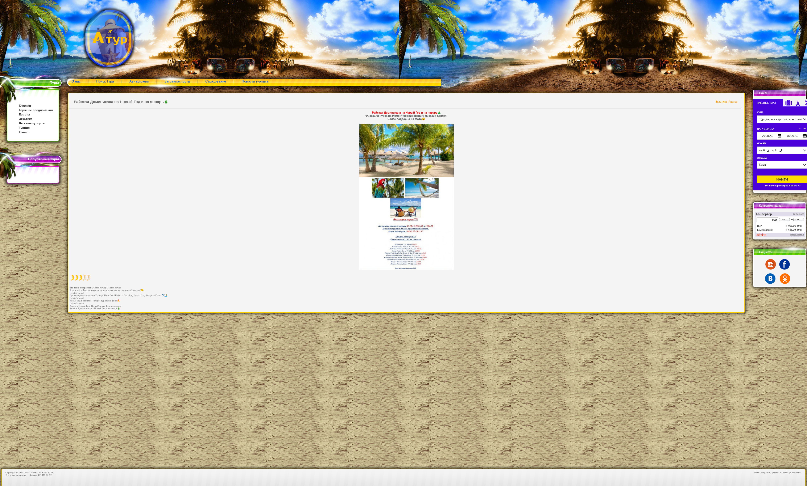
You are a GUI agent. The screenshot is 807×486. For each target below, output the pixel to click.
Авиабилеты (139, 81)
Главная (25, 105)
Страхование (215, 81)
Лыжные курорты (32, 123)
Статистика (796, 472)
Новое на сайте (781, 472)
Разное (732, 101)
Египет (24, 132)
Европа (24, 114)
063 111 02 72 (45, 475)
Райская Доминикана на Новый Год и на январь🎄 (95, 308)
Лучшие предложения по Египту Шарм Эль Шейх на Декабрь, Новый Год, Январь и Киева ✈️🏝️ (119, 295)
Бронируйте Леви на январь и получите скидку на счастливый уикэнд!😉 (107, 290)
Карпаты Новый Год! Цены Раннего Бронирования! (95, 306)
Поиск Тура (105, 81)
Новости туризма (255, 81)
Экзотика (25, 119)
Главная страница (762, 472)
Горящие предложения (36, 110)
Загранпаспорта (177, 81)
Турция (24, 127)
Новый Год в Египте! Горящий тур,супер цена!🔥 (95, 300)
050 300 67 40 (46, 472)
